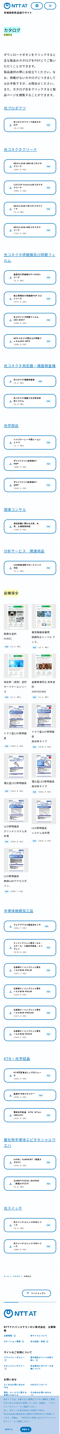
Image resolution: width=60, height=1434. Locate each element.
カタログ (16, 1283)
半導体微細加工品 (18, 914)
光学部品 (11, 436)
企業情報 (8, 1342)
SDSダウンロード (37, 1391)
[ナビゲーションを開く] (48, 5)
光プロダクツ (15, 113)
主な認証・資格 (36, 1348)
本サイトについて (37, 1342)
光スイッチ (13, 1215)
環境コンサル (15, 520)
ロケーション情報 (12, 1348)
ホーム (6, 1283)
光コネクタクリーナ (20, 155)
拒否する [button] (9, 1429)
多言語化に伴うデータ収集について (39, 1374)
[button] (33, 1421)
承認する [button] (26, 1429)
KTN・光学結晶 (17, 1065)
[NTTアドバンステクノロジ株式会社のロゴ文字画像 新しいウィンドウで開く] (20, 1321)
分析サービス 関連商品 (24, 562)
